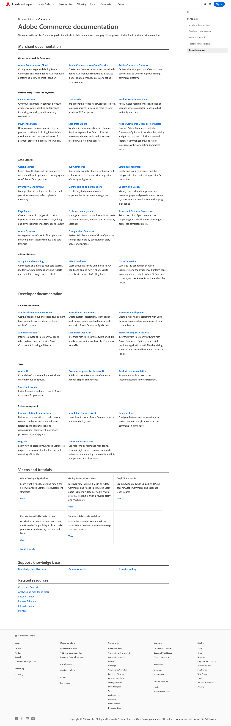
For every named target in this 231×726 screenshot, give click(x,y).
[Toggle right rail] (188, 12)
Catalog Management (130, 166)
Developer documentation (200, 31)
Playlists (22, 610)
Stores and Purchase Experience (136, 211)
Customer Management (81, 211)
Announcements (77, 568)
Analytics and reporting (31, 261)
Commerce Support (28, 587)
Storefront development (131, 312)
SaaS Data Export (78, 123)
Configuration (126, 412)
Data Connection (128, 261)
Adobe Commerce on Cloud (33, 65)
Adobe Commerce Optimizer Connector (140, 123)
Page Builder (25, 211)
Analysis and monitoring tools (33, 591)
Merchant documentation (200, 25)
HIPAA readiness (77, 261)
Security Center (26, 596)
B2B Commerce (77, 166)
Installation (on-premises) (82, 412)
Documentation (26, 19)
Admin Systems (26, 231)
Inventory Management (31, 186)
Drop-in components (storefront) (86, 371)
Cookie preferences (151, 719)
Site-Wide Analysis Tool (81, 441)
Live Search (75, 99)
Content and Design (129, 186)
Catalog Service (26, 99)
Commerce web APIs (80, 332)
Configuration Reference (81, 231)
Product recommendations (133, 371)
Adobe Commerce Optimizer (134, 65)
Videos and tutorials (197, 37)
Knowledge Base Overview (32, 568)
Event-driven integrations (82, 312)
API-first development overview (35, 312)
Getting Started (26, 166)
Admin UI (23, 371)
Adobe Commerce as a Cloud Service (88, 65)
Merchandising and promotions (85, 186)
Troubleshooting (127, 568)
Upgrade (22, 441)
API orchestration (27, 332)
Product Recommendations (133, 99)
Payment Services (27, 123)
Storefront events (27, 386)
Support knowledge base (199, 43)
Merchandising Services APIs (134, 332)
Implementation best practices (34, 412)
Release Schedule (27, 601)
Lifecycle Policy (26, 605)
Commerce (44, 19)
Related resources (197, 50)
